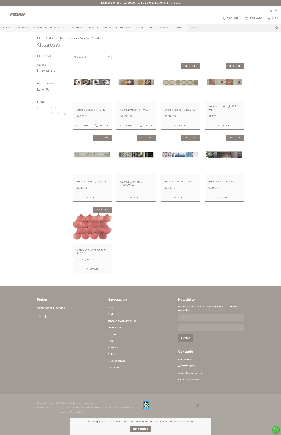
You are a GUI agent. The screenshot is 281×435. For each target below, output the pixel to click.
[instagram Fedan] (271, 11)
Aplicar (64, 113)
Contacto (179, 27)
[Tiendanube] (72, 412)
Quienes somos (158, 27)
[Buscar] (277, 28)
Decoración (77, 27)
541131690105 (185, 359)
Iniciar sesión (255, 18)
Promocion (123, 27)
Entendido (140, 429)
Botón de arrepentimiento (120, 407)
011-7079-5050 (186, 366)
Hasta (53, 107)
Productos (21, 27)
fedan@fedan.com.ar (190, 373)
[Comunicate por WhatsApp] (275, 429)
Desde (40, 107)
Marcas (94, 27)
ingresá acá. (95, 407)
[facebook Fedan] (276, 11)
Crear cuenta (234, 18)
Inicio (6, 27)
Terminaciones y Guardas (74, 38)
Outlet (139, 27)
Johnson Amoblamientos (49, 27)
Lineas (107, 27)
